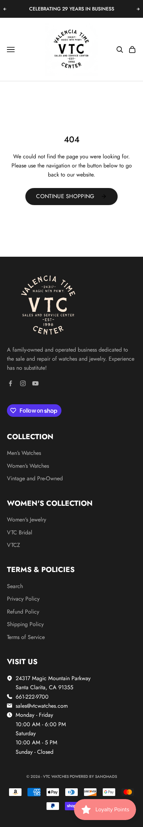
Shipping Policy (25, 624)
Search (15, 586)
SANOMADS (106, 776)
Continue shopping (65, 196)
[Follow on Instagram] (22, 383)
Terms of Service (26, 637)
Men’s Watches (24, 453)
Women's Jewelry (26, 520)
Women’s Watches (28, 466)
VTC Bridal (19, 532)
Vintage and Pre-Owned (35, 478)
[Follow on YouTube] (35, 383)
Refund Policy (23, 612)
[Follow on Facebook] (10, 383)
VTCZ (13, 545)
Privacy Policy (23, 599)
